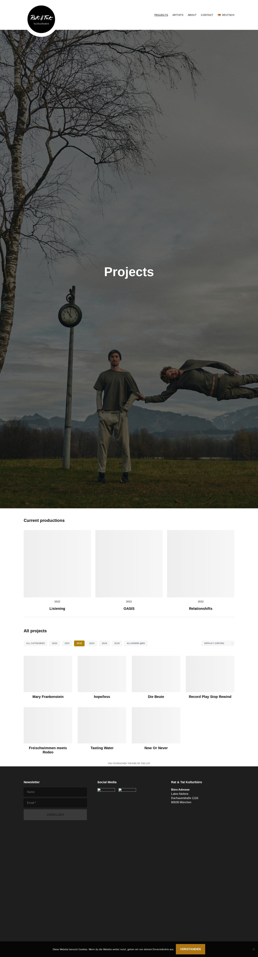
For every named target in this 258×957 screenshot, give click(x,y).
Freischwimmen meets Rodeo (48, 750)
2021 (67, 643)
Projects (161, 15)
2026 (117, 643)
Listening (57, 608)
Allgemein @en (136, 643)
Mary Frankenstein (48, 697)
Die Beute (156, 697)
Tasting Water (102, 748)
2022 (57, 601)
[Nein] (253, 949)
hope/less (102, 697)
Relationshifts (200, 608)
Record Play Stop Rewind (210, 697)
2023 (92, 643)
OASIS (129, 608)
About (192, 15)
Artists (178, 15)
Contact (207, 15)
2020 (54, 643)
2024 (104, 643)
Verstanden (190, 949)
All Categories (35, 643)
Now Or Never (156, 748)
